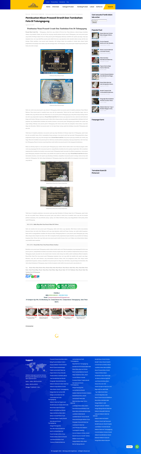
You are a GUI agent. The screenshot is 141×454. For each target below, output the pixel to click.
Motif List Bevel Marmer (56, 431)
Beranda (28, 14)
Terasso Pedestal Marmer (57, 442)
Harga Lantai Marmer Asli (57, 395)
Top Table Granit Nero (101, 392)
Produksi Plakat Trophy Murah (58, 418)
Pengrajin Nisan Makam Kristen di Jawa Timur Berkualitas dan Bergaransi (107, 99)
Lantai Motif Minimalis (78, 398)
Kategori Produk (68, 7)
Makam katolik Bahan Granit (103, 435)
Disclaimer (62, 2)
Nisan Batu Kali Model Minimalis (81, 411)
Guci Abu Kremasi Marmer (57, 428)
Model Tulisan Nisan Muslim (103, 362)
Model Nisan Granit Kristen (102, 359)
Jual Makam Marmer (78, 425)
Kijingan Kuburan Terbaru (102, 406)
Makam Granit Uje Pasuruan (103, 421)
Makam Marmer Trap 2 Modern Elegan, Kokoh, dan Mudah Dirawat (106, 108)
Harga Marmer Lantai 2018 (57, 392)
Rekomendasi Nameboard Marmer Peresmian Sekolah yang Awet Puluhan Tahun (106, 58)
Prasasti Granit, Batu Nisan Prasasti (54, 267)
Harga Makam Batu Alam (79, 441)
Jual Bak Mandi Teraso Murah (80, 416)
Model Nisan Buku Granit (79, 396)
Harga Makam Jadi (100, 403)
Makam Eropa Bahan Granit (58, 386)
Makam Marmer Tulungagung (103, 429)
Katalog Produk (82, 7)
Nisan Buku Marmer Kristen (57, 407)
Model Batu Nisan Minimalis (102, 375)
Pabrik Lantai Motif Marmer (57, 370)
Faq (68, 2)
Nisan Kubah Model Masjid (57, 367)
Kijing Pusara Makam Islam (57, 362)
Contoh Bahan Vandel (78, 377)
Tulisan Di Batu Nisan (101, 373)
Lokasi (92, 7)
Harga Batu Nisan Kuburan (102, 440)
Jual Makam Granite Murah (102, 427)
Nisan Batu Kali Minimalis (102, 400)
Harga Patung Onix (55, 426)
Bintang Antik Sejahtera (70, 451)
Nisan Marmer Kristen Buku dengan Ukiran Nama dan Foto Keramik (106, 34)
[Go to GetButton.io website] (137, 451)
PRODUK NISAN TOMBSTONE (37, 14)
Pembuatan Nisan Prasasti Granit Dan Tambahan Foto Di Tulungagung (57, 28)
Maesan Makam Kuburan (102, 437)
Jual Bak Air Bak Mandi (78, 414)
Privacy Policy (54, 2)
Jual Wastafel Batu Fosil (57, 439)
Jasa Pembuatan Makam (79, 427)
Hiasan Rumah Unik (100, 384)
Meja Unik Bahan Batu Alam (58, 413)
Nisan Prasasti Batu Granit (102, 370)
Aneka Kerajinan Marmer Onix (103, 386)
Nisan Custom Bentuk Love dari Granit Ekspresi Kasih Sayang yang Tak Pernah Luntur (106, 50)
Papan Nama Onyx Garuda (58, 373)
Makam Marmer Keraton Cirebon (81, 393)
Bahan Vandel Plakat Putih (57, 416)
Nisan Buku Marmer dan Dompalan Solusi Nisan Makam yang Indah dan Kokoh (106, 83)
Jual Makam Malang (78, 430)
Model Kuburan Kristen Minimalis (59, 405)
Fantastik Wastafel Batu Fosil (80, 408)
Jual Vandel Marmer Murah (57, 378)
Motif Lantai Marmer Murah (58, 410)
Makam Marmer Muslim (101, 418)
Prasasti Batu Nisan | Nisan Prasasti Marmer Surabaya (46, 244)
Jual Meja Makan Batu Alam (80, 406)
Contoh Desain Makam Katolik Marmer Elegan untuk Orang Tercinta (107, 75)
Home (47, 2)
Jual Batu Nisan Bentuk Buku (103, 367)
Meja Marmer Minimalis (101, 389)
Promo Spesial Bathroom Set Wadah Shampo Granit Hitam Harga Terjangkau (106, 42)
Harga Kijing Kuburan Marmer (103, 408)
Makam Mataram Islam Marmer (59, 384)
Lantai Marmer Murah (78, 390)
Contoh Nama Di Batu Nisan (103, 365)
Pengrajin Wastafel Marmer (58, 381)
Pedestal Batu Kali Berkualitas (58, 375)
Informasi (55, 7)
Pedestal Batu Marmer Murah (58, 437)
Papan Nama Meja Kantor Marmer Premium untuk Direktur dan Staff (107, 67)
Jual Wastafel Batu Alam (102, 381)
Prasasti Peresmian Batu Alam (58, 359)
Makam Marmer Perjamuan (58, 402)
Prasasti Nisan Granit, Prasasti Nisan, (37, 267)
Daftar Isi (99, 7)
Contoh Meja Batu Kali (101, 395)
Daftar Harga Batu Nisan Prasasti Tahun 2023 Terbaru (46, 224)
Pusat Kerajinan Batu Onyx (57, 434)
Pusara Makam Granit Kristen (58, 365)
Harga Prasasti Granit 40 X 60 (63, 270)
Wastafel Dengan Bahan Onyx (81, 419)
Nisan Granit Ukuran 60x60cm (103, 397)
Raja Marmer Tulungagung (80, 364)
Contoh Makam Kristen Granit (80, 433)
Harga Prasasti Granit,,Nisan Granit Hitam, (45, 270)
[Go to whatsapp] (137, 447)
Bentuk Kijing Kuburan (78, 444)
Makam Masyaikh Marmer (102, 411)
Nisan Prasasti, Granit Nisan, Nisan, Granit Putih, (74, 267)
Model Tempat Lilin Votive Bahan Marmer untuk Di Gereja (106, 91)
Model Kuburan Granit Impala (103, 424)
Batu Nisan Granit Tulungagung (59, 389)
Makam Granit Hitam (78, 438)
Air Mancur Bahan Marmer (102, 378)
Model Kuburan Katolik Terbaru (81, 436)
